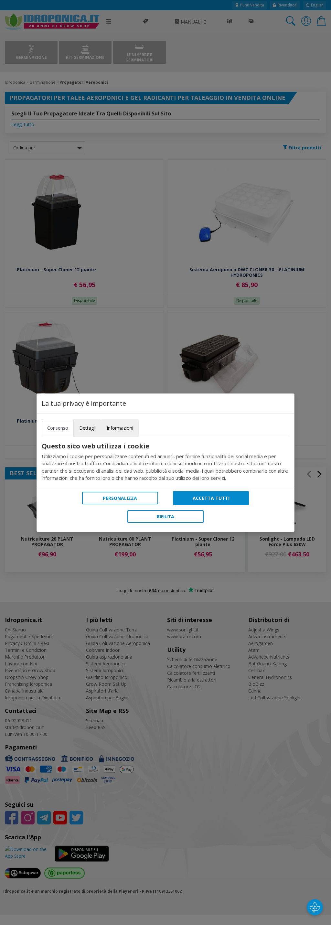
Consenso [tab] (57, 428)
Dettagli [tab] (87, 428)
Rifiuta (165, 516)
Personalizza (120, 498)
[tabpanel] (165, 462)
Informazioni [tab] (120, 428)
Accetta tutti (211, 498)
